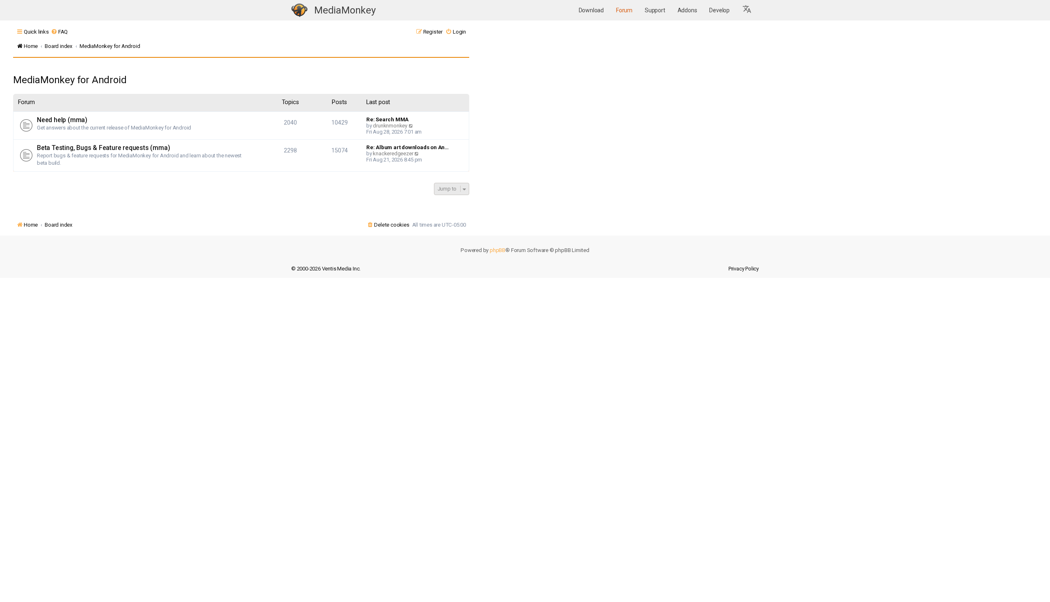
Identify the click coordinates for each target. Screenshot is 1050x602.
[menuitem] (59, 32)
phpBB (497, 250)
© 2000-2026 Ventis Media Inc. (326, 269)
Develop (719, 10)
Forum (624, 10)
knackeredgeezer (393, 153)
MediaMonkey (345, 10)
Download (591, 10)
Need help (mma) (62, 120)
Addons (687, 10)
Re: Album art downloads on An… (407, 147)
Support (655, 10)
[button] (747, 10)
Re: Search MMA (387, 119)
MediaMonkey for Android (69, 80)
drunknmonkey (390, 126)
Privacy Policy (743, 269)
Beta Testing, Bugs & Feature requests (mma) (103, 148)
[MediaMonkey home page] (299, 10)
